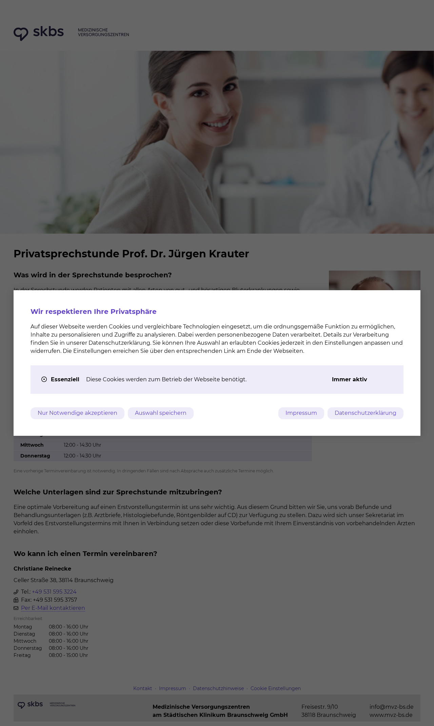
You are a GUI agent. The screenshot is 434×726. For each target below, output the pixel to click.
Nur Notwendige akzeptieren (77, 413)
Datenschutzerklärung (365, 413)
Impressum (301, 413)
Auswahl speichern (160, 413)
